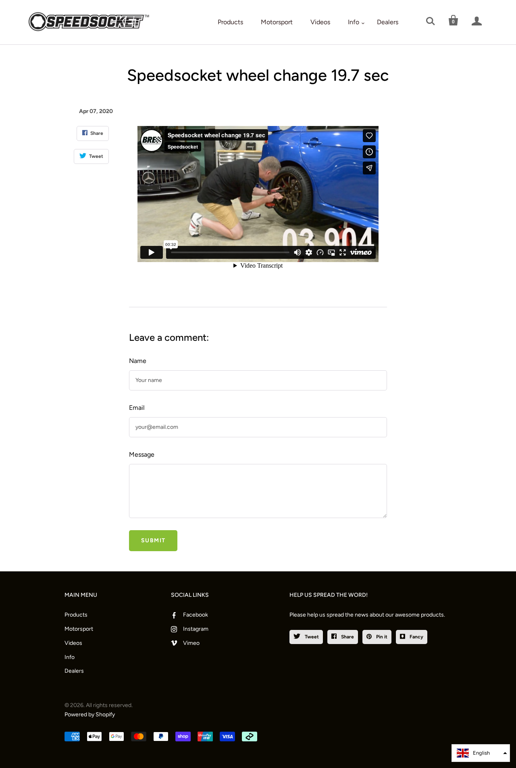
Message (141, 454)
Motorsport (277, 22)
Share (347, 637)
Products (230, 22)
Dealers (387, 22)
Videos (320, 22)
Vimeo (191, 643)
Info (353, 22)
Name (137, 361)
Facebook (195, 614)
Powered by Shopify (89, 714)
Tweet (311, 637)
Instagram (195, 628)
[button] (481, 753)
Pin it (381, 637)
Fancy (415, 637)
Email (137, 407)
